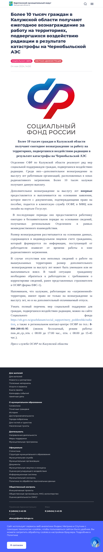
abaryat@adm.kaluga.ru (21, 518)
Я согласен (16, 545)
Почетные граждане (19, 409)
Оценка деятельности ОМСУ (23, 497)
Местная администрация (48, 61)
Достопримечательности (21, 416)
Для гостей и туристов (20, 422)
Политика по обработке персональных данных (32, 481)
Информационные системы (23, 474)
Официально (15, 448)
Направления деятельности (23, 435)
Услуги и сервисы (18, 386)
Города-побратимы (18, 419)
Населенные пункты (19, 426)
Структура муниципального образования (29, 454)
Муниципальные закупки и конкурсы (27, 468)
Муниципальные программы (23, 442)
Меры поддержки (18, 438)
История (13, 412)
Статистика (14, 451)
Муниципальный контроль (22, 478)
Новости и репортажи (20, 380)
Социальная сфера (21, 61)
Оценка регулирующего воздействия (28, 471)
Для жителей (16, 373)
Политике (12, 535)
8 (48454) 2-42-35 (17, 511)
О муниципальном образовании (25, 402)
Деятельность (16, 432)
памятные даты (16, 396)
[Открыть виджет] (95, 542)
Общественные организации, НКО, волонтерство (33, 494)
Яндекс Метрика (63, 526)
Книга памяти (16, 390)
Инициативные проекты (21, 490)
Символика (14, 406)
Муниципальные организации (24, 461)
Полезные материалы (20, 383)
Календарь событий (19, 393)
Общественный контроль (22, 487)
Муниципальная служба (21, 457)
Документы (14, 464)
